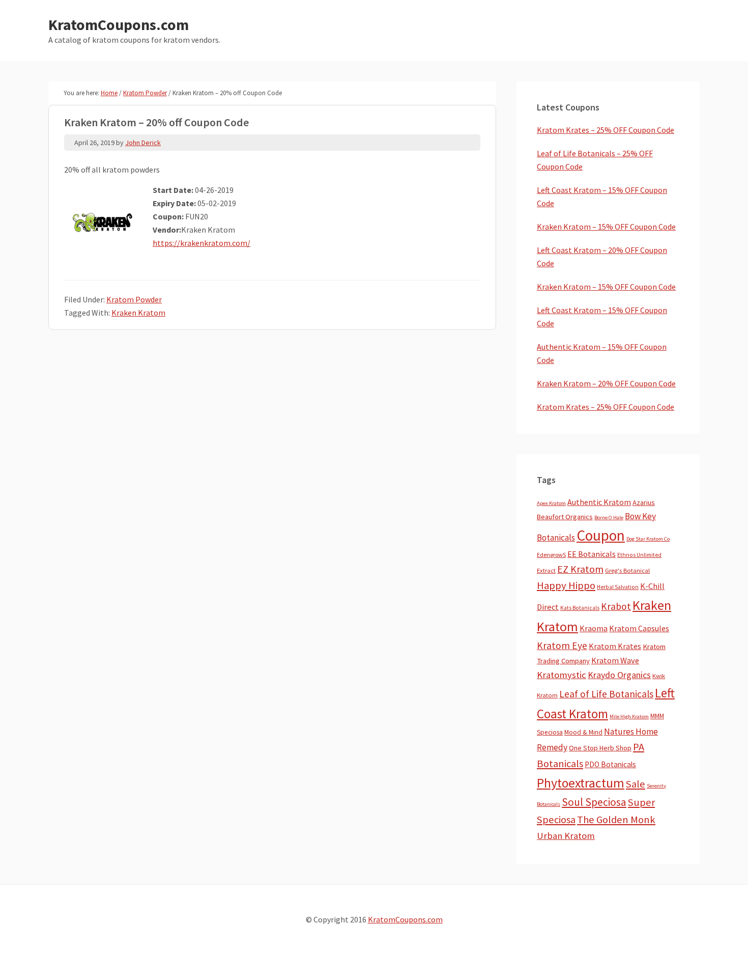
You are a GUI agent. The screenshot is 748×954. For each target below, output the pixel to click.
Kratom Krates (615, 646)
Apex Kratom (551, 503)
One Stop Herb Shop (600, 747)
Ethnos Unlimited (639, 554)
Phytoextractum (580, 783)
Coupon (601, 535)
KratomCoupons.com (118, 24)
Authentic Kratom (599, 502)
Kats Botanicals (579, 607)
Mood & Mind (583, 732)
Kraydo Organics (619, 675)
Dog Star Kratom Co (648, 539)
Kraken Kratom (138, 312)
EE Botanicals (591, 554)
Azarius (643, 502)
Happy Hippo (566, 585)
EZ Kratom (580, 569)
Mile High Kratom (629, 716)
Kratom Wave (615, 660)
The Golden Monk (616, 819)
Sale (635, 784)
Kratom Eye (562, 645)
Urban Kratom (566, 835)
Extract (546, 570)
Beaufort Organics (565, 516)
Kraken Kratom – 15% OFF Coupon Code (606, 226)
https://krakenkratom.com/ (201, 243)
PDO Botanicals (610, 764)
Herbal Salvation (618, 587)
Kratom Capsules (639, 628)
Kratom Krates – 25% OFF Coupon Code (605, 130)
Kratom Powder (134, 299)
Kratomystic (561, 675)
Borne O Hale (608, 517)
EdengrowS (551, 554)
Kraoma (594, 628)
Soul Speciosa (594, 802)
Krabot (616, 606)
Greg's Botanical (627, 570)
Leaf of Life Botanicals (606, 694)
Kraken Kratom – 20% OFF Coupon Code (606, 383)
